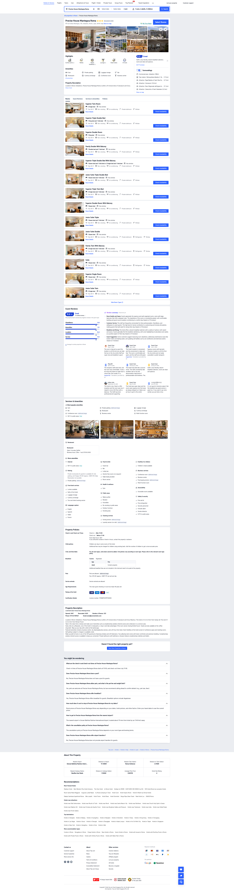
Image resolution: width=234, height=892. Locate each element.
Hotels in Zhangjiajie (104, 821)
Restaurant (105, 410)
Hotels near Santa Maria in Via (118, 803)
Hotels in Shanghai (69, 818)
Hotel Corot (115, 792)
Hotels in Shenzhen (117, 818)
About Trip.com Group (92, 869)
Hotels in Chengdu (91, 821)
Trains (66, 3)
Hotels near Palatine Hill (70, 807)
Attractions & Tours (83, 3)
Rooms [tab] (67, 99)
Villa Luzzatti (88, 796)
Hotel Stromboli (114, 796)
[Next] (167, 429)
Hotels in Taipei (146, 821)
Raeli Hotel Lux (140, 796)
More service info (69, 857)
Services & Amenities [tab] (93, 99)
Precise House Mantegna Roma (80, 20)
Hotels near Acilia (146, 807)
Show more (68, 88)
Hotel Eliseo (105, 796)
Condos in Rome (68, 832)
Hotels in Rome (144, 750)
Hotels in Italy (124, 750)
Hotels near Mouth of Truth (89, 803)
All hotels (111, 863)
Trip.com (110, 750)
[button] (153, 3)
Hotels (117, 750)
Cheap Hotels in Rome (94, 832)
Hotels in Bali (102, 825)
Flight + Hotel (96, 3)
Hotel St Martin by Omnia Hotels (142, 792)
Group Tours (118, 3)
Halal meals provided (108, 476)
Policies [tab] (104, 99)
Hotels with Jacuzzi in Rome (137, 832)
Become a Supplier (114, 866)
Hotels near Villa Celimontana (72, 803)
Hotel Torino (97, 796)
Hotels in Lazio (134, 750)
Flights (59, 3)
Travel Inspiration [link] (143, 3)
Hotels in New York (69, 825)
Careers (88, 857)
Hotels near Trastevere (134, 807)
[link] (172, 3)
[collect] (181, 869)
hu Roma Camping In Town (103, 792)
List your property (114, 860)
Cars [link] (72, 3)
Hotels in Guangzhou (93, 818)
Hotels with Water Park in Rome (115, 836)
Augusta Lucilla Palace (87, 792)
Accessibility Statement (92, 866)
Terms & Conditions (91, 860)
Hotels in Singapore (157, 821)
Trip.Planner (129, 3)
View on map (140, 92)
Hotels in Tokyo (128, 818)
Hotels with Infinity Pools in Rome (94, 836)
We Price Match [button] (147, 23)
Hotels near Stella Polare (160, 807)
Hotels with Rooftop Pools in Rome (156, 832)
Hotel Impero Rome (125, 792)
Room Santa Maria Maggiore (72, 792)
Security (111, 869)
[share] (181, 875)
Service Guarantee (69, 854)
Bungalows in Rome (80, 832)
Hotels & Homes (49, 3)
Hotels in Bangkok (105, 818)
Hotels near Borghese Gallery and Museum (114, 807)
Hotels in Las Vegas (69, 821)
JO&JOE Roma (150, 796)
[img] (85, 39)
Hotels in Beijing (80, 818)
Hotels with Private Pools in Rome (73, 836)
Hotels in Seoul (80, 821)
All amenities (69, 78)
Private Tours (107, 3)
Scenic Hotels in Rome (121, 832)
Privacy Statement (91, 863)
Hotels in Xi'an (93, 825)
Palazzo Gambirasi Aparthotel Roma (74, 796)
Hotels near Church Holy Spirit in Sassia (153, 803)
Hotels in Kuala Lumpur (117, 821)
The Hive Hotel (98, 789)
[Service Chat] (181, 882)
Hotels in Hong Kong (140, 818)
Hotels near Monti (104, 803)
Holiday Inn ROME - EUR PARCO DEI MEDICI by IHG (128, 789)
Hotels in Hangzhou (81, 825)
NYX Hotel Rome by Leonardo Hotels (155, 789)
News (88, 854)
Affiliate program (113, 857)
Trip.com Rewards (114, 854)
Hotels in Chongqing (153, 818)
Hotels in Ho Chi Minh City (133, 821)
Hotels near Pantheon (135, 803)
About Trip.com (90, 851)
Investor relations (113, 851)
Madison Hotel (68, 789)
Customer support (69, 851)
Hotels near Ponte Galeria (71, 811)
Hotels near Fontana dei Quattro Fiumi (90, 807)
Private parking (106, 408)
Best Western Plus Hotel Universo (83, 789)
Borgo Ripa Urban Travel (127, 796)
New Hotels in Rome (108, 832)
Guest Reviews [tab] (78, 99)
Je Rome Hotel (108, 789)
